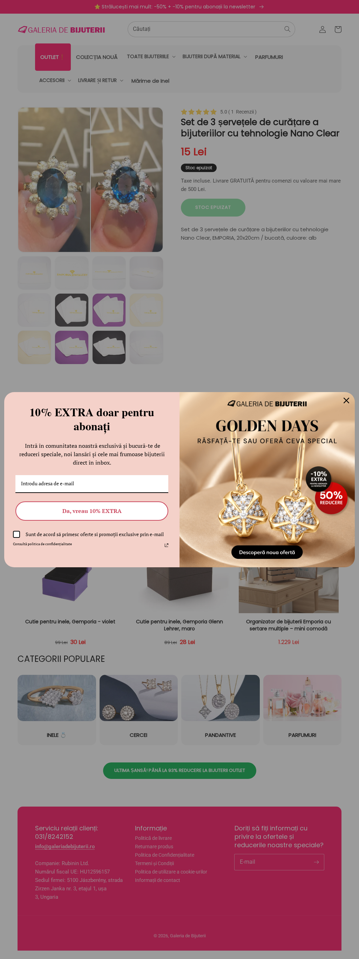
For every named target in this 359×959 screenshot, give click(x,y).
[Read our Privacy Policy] (166, 545)
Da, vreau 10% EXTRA (92, 511)
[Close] (346, 400)
